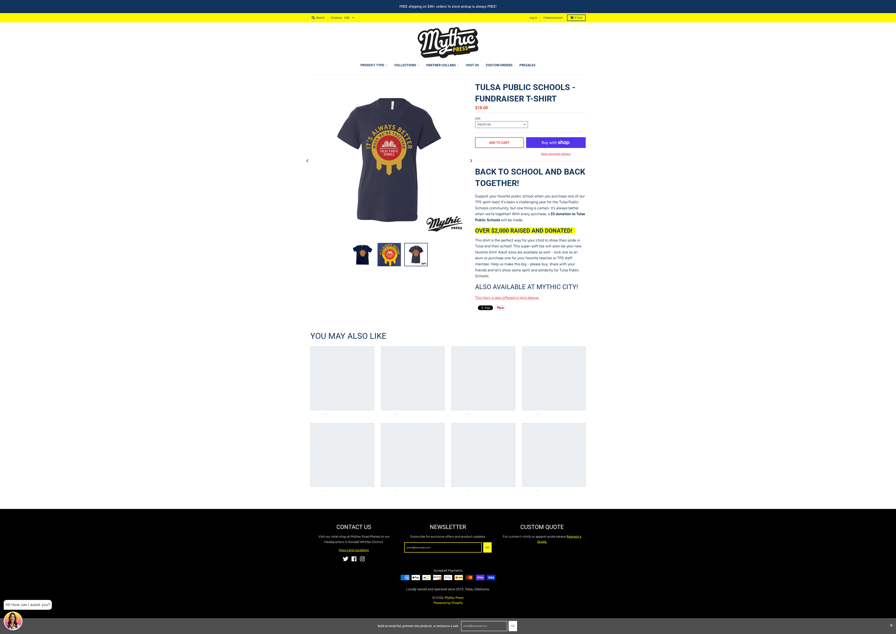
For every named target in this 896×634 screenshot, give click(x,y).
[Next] (471, 160)
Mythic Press (454, 598)
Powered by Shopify (448, 603)
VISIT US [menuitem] (472, 65)
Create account (553, 17)
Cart (578, 17)
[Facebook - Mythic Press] (354, 559)
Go (513, 625)
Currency (336, 17)
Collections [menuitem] (405, 65)
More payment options (555, 154)
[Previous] (307, 160)
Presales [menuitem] (527, 65)
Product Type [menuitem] (372, 65)
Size (477, 118)
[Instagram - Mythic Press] (362, 559)
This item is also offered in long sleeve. (507, 297)
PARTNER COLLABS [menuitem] (441, 65)
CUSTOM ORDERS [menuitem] (499, 65)
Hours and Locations (354, 550)
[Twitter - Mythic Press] (345, 559)
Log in (533, 17)
